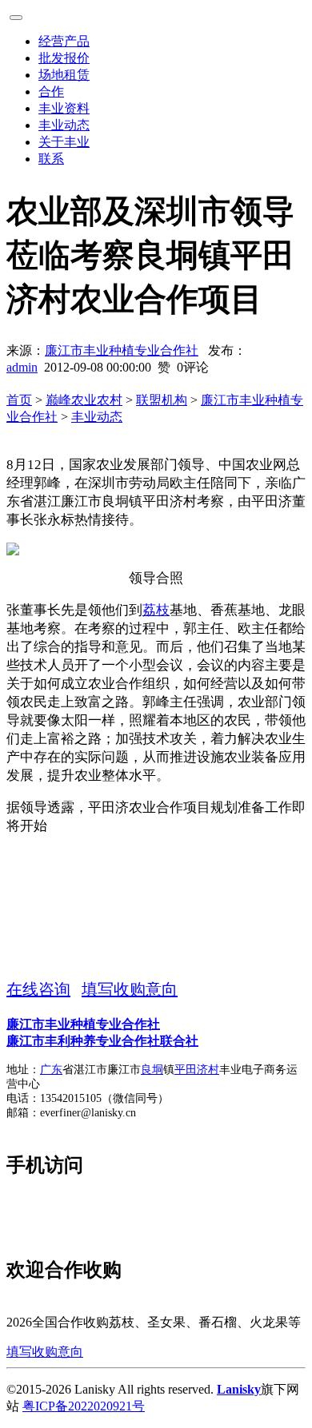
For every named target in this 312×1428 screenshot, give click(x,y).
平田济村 (196, 1070)
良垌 (152, 1070)
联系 (51, 158)
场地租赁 (64, 75)
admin (22, 367)
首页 (19, 400)
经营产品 (64, 41)
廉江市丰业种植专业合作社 (121, 350)
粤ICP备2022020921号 (83, 1406)
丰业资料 (64, 108)
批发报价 (64, 58)
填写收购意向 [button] (130, 989)
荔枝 (156, 610)
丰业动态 (64, 125)
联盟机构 (161, 400)
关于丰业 (64, 142)
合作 (51, 91)
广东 (51, 1070)
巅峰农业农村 (84, 400)
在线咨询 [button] (38, 989)
